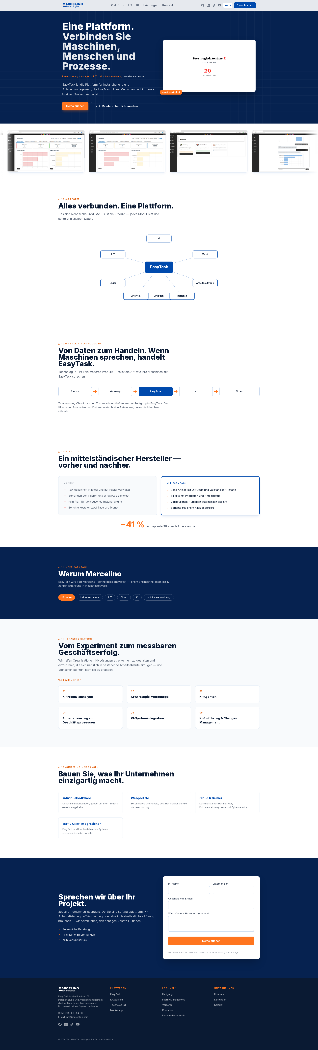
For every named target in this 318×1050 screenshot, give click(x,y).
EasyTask (115, 994)
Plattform (117, 5)
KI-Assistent (116, 999)
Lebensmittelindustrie (173, 1015)
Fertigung (167, 994)
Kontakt (167, 5)
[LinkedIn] (208, 5)
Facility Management (173, 999)
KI (137, 5)
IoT (130, 5)
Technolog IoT (118, 1004)
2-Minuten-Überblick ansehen (118, 106)
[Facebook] (202, 5)
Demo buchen (245, 5)
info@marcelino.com (77, 1017)
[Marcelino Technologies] (72, 5)
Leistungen (150, 5)
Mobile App (116, 1010)
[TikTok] (213, 5)
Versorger (167, 1004)
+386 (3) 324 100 (74, 1013)
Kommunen (168, 1010)
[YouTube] (219, 5)
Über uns (219, 994)
